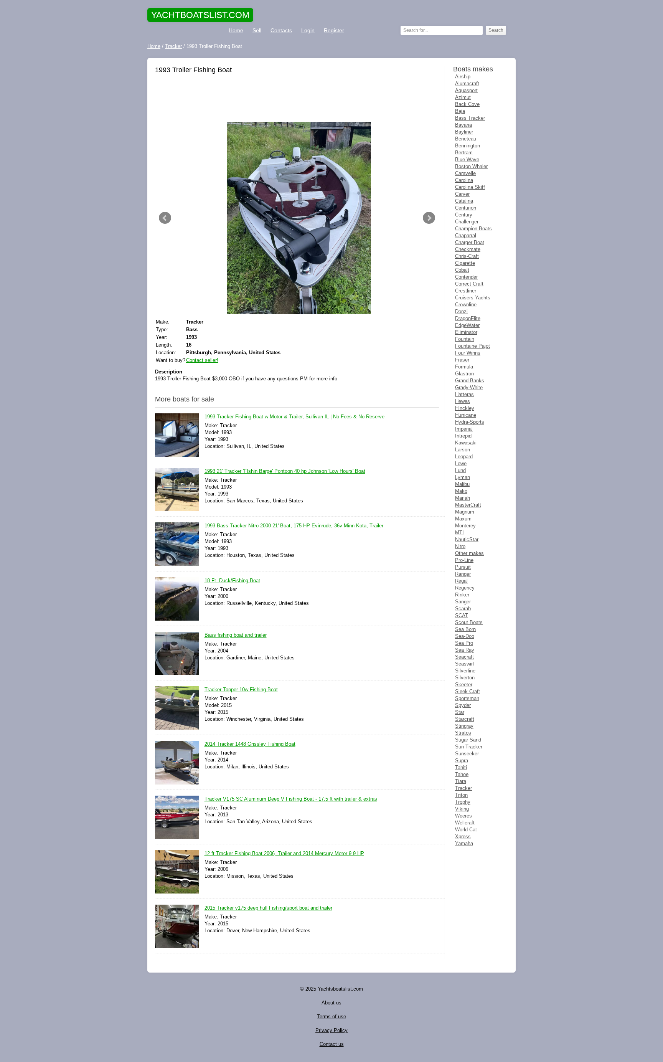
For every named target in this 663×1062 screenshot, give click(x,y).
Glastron (464, 374)
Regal (461, 581)
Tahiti (461, 767)
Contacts (281, 30)
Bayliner (464, 132)
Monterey (465, 526)
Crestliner (465, 291)
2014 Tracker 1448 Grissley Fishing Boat (250, 744)
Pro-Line (464, 560)
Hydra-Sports (469, 422)
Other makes (469, 553)
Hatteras (464, 394)
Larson (462, 450)
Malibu (462, 484)
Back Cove (467, 104)
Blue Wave (467, 159)
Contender (466, 277)
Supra (461, 760)
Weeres (463, 816)
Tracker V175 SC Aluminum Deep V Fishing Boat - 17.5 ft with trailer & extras (291, 799)
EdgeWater (467, 325)
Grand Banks (469, 380)
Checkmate (467, 249)
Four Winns (467, 353)
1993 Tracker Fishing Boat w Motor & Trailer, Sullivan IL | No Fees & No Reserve (294, 417)
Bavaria (463, 125)
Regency (465, 588)
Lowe (461, 463)
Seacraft (464, 657)
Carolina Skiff (470, 187)
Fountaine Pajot (472, 346)
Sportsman (467, 698)
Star (459, 712)
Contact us (332, 1044)
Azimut (463, 97)
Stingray (464, 726)
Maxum (463, 519)
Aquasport (466, 90)
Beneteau (465, 139)
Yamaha (464, 843)
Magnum (464, 512)
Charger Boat (469, 242)
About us (331, 1003)
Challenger (466, 222)
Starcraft (464, 719)
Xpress (463, 836)
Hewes (462, 401)
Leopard (464, 456)
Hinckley (464, 408)
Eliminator (466, 332)
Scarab (463, 608)
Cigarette (465, 263)
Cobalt (462, 270)
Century (463, 215)
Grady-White (469, 387)
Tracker (463, 788)
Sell (256, 30)
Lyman (462, 477)
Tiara (460, 781)
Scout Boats (469, 622)
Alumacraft (467, 83)
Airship (462, 76)
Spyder (463, 705)
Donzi (461, 311)
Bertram (464, 152)
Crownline (466, 304)
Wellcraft (465, 823)
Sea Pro (464, 643)
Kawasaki (466, 443)
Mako (461, 491)
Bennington (467, 146)
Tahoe (461, 774)
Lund (460, 470)
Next (429, 218)
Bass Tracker (470, 118)
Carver (462, 194)
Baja (460, 111)
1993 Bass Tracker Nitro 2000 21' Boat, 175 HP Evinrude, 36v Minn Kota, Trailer (294, 526)
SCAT (461, 615)
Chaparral (465, 235)
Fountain (464, 339)
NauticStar (466, 539)
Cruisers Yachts (472, 298)
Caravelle (465, 173)
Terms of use (331, 1016)
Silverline (465, 671)
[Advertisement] (297, 99)
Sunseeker (467, 753)
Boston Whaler (471, 166)
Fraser (462, 360)
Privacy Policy (331, 1030)
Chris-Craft (467, 256)
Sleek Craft (467, 691)
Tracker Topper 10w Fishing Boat (241, 689)
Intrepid (463, 436)
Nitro (460, 546)
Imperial (464, 429)
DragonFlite (467, 318)
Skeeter (463, 684)
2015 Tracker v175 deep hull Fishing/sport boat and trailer (268, 908)
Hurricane (465, 415)
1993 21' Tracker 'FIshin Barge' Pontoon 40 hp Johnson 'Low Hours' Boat (285, 471)
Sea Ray (464, 650)
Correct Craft (469, 284)
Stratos (463, 733)
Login (308, 30)
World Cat (466, 829)
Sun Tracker (468, 747)
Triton (461, 795)
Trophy (462, 802)
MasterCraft (468, 505)
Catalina (464, 201)
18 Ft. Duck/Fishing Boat (232, 580)
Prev (165, 218)
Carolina (464, 180)
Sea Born (465, 629)
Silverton (465, 677)
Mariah (462, 498)
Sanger (463, 601)
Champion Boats (473, 228)
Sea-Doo (464, 636)
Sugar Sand (468, 740)
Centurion (465, 208)
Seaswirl (464, 664)
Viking (462, 809)
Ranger (463, 574)
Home (236, 30)
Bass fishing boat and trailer (236, 635)
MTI (459, 532)
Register (334, 30)
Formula (464, 367)
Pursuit (463, 567)
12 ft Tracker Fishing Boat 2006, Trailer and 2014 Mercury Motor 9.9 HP (284, 853)
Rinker (462, 595)
